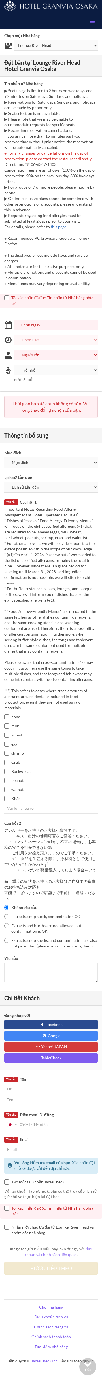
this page (58, 226)
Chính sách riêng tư (51, 1326)
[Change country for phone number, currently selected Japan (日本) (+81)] (11, 1124)
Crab (15, 762)
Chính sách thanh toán (51, 1336)
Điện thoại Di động (29, 1114)
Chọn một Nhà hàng (22, 35)
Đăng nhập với (17, 1015)
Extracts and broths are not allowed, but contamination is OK (46, 928)
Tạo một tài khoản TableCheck (37, 1181)
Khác (15, 798)
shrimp (17, 753)
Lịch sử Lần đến (18, 477)
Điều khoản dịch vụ (51, 1316)
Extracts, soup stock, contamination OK (45, 916)
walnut (17, 789)
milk (15, 725)
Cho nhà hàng (51, 1307)
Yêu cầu (11, 958)
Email (17, 1139)
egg (14, 744)
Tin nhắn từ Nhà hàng (23, 83)
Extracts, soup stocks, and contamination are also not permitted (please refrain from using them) (54, 943)
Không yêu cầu (24, 907)
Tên (16, 1079)
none (15, 716)
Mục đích (12, 452)
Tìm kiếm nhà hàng (51, 1346)
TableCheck (51, 1057)
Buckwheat (21, 771)
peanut (17, 780)
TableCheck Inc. (44, 1360)
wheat (16, 735)
